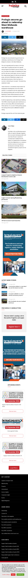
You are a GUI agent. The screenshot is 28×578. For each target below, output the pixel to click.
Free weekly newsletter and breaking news (11, 519)
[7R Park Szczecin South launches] (14, 212)
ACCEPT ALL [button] (20, 574)
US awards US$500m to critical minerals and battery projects (16, 294)
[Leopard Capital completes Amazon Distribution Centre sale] (14, 166)
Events (3, 497)
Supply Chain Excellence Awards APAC (10, 552)
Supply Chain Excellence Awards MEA (10, 549)
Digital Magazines (5, 500)
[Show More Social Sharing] (25, 37)
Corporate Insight (5, 495)
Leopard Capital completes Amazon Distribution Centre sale (11, 175)
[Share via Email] (19, 37)
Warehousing (4, 483)
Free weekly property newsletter (9, 522)
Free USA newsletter (6, 524)
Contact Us (4, 513)
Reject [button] (13, 574)
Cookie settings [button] (6, 574)
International (4, 489)
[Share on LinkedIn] (5, 37)
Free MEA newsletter (6, 527)
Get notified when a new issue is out (10, 533)
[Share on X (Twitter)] (12, 37)
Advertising (4, 510)
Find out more (12, 411)
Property (3, 486)
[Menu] (2, 6)
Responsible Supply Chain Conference (10, 554)
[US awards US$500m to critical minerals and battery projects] (4, 293)
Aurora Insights (5, 492)
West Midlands (5, 16)
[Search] (25, 6)
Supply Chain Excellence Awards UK (13, 455)
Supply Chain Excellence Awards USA (10, 546)
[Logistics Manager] (14, 6)
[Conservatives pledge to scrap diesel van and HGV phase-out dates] (4, 286)
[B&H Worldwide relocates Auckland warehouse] (4, 301)
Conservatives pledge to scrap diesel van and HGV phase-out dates (17, 287)
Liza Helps (8, 31)
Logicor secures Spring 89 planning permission (11, 198)
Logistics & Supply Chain (7, 480)
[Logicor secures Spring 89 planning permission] (14, 189)
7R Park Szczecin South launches (10, 220)
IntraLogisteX (4, 557)
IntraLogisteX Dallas (12, 431)
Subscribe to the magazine (7, 516)
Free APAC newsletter (6, 530)
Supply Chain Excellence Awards (9, 543)
